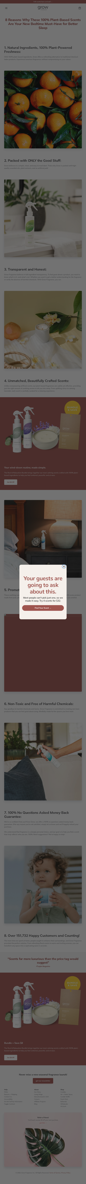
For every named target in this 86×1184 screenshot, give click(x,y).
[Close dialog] (64, 566)
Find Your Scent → (43, 608)
